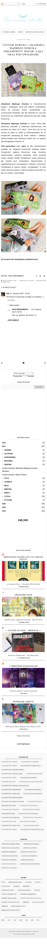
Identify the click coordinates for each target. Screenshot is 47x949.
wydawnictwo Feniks (9, 829)
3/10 (9, 920)
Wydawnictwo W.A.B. (8, 821)
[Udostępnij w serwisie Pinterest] (44, 276)
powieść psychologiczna (10, 902)
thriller (4, 906)
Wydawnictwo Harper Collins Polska (15, 785)
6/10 (20, 920)
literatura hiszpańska (9, 856)
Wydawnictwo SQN (8, 813)
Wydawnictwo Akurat (9, 762)
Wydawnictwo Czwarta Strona (12, 769)
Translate (30, 376)
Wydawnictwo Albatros (30, 762)
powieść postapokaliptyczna (30, 898)
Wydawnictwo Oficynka (10, 809)
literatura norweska (9, 860)
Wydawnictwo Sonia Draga (28, 813)
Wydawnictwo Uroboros (10, 817)
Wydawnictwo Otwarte (31, 809)
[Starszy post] (45, 363)
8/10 (32, 920)
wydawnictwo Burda (31, 825)
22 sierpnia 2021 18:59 (20, 293)
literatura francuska (28, 852)
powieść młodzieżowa (28, 894)
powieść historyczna (9, 894)
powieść (37, 890)
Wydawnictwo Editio (9, 777)
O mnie (20, 32)
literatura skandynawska (30, 864)
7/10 (26, 920)
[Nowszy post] (1, 363)
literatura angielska (31, 844)
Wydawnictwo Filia (8, 782)
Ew (7, 293)
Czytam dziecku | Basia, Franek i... (15, 475)
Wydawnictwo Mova (34, 801)
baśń (3, 882)
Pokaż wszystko (23, 736)
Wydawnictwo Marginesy (32, 793)
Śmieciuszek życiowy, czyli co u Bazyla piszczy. (23, 558)
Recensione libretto (23, 702)
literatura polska (27, 860)
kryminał (26, 886)
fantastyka (5, 886)
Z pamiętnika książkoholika (23, 666)
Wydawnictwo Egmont (28, 777)
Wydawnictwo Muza (8, 805)
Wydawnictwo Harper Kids (11, 789)
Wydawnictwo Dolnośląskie (11, 774)
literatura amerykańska (10, 844)
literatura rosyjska (9, 864)
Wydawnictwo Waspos (28, 821)
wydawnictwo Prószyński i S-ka (32, 829)
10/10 (2, 920)
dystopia (28, 882)
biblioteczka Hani (10, 280)
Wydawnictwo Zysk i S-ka (10, 825)
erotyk (38, 882)
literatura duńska (30, 848)
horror (16, 886)
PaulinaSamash (20, 309)
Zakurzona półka (23, 595)
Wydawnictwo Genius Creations (31, 782)
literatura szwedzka (9, 868)
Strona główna (9, 32)
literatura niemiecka (29, 856)
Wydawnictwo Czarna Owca (30, 766)
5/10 (15, 920)
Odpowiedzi (14, 305)
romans (26, 902)
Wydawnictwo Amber (9, 766)
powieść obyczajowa (9, 898)
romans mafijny (38, 902)
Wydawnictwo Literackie (10, 793)
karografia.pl (27, 934)
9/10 (38, 920)
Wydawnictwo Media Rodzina (12, 797)
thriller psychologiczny (10, 910)
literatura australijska (10, 848)
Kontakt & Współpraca (35, 32)
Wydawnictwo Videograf (32, 817)
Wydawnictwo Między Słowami (12, 801)
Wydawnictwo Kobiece (32, 789)
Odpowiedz (11, 300)
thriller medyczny (18, 906)
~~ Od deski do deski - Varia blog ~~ (23, 630)
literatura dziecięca (27, 280)
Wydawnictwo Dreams (34, 774)
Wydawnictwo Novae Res (29, 805)
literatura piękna (24, 890)
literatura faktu (7, 890)
